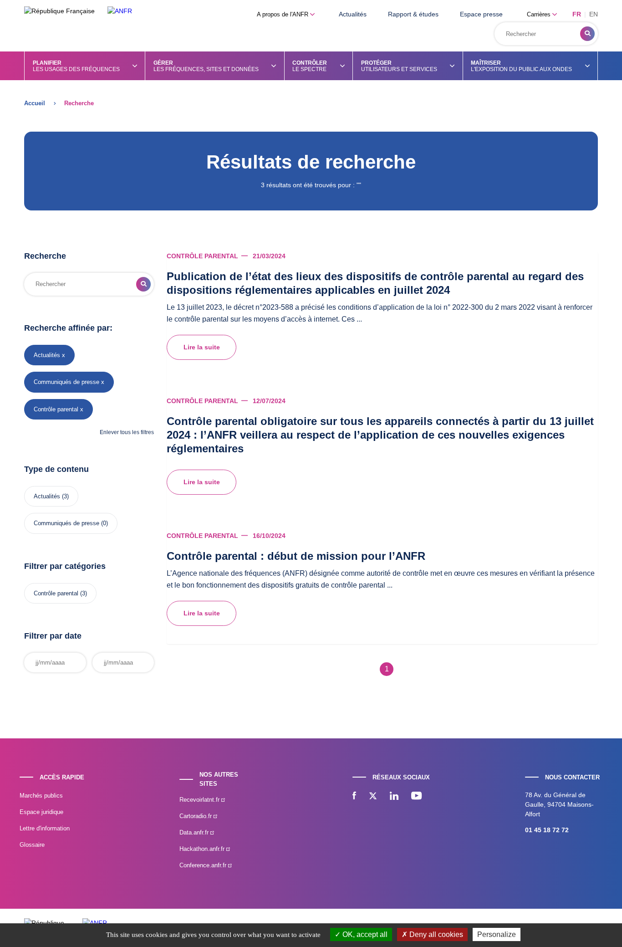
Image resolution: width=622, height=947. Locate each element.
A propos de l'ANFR (283, 14)
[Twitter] (373, 796)
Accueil (34, 103)
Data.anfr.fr (194, 832)
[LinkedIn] (394, 796)
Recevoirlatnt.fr (200, 799)
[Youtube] (416, 796)
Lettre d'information (45, 828)
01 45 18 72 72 (547, 830)
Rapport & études (413, 14)
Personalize (496, 934)
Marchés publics (41, 795)
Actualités (353, 14)
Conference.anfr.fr (203, 865)
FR (576, 14)
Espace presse (481, 14)
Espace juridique (41, 812)
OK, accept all (364, 934)
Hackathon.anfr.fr (202, 848)
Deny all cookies (435, 934)
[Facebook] (354, 796)
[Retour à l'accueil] (119, 11)
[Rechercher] (587, 33)
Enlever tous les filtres (127, 432)
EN (593, 14)
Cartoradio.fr (196, 816)
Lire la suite (202, 347)
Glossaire (32, 844)
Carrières (539, 14)
